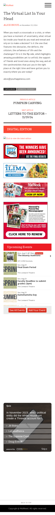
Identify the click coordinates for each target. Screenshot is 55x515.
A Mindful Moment (26, 89)
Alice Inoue (11, 25)
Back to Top (26, 503)
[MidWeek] (16, 5)
